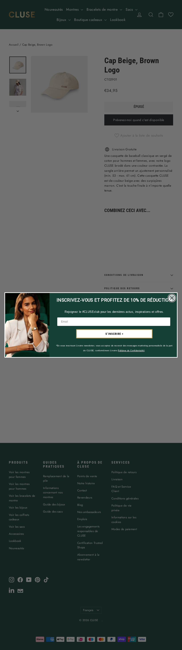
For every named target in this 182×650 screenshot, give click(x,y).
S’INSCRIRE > (114, 333)
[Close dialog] (172, 298)
